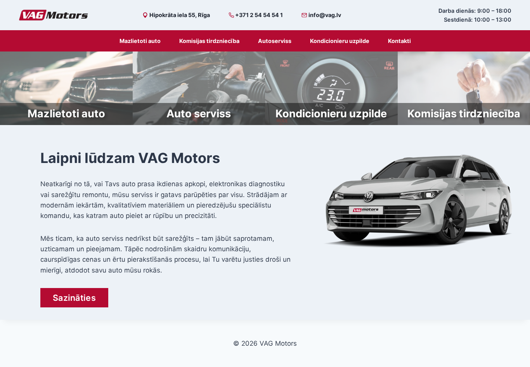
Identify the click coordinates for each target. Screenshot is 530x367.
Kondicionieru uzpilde (339, 41)
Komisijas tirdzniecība (209, 41)
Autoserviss (274, 41)
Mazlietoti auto (140, 41)
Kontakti (399, 41)
